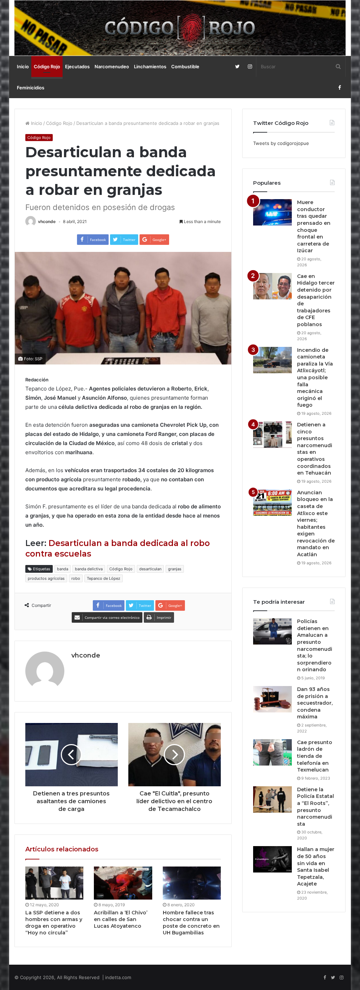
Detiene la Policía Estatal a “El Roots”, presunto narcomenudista (315, 806)
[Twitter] (237, 66)
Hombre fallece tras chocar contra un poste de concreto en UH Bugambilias (191, 922)
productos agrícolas (46, 578)
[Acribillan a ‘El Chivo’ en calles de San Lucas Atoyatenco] (123, 883)
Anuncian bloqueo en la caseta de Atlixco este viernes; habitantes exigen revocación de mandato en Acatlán (316, 523)
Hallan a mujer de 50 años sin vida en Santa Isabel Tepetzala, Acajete (315, 866)
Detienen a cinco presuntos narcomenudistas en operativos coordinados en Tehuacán (314, 448)
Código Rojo (47, 66)
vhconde (47, 221)
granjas (174, 568)
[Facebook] (339, 87)
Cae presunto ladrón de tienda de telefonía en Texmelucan (314, 756)
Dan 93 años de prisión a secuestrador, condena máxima (315, 703)
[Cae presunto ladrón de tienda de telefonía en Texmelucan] (272, 752)
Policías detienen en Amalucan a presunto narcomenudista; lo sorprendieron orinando (314, 645)
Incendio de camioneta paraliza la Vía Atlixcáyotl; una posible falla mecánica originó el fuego (315, 377)
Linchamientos (150, 66)
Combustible (185, 66)
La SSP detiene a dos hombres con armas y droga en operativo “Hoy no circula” (53, 922)
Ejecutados (77, 66)
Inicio (23, 66)
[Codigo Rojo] (180, 28)
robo (75, 578)
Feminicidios (30, 87)
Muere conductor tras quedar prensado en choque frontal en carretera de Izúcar (313, 226)
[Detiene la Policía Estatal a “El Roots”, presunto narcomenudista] (272, 799)
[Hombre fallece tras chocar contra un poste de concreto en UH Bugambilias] (192, 883)
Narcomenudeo (112, 66)
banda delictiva (89, 568)
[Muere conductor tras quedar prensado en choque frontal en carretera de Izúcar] (272, 212)
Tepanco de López (103, 578)
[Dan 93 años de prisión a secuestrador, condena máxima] (272, 699)
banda (62, 568)
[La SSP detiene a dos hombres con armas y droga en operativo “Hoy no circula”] (54, 883)
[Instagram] (250, 66)
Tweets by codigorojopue (281, 143)
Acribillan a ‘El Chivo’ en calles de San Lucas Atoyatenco (120, 919)
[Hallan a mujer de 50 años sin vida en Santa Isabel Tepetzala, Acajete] (272, 859)
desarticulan (150, 568)
